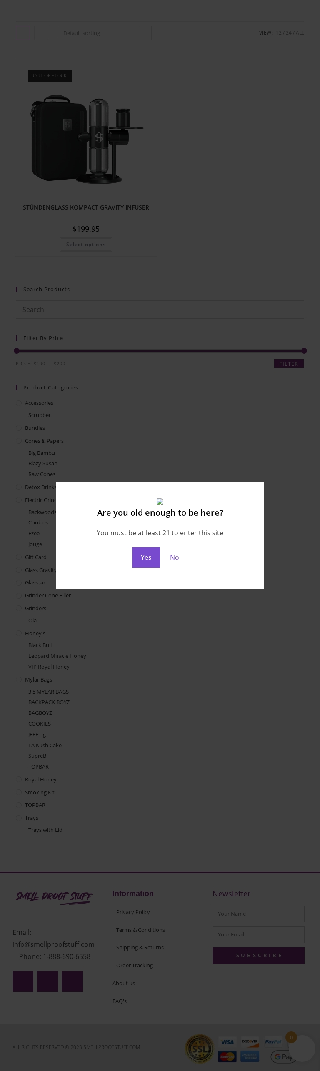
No (174, 557)
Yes (146, 557)
